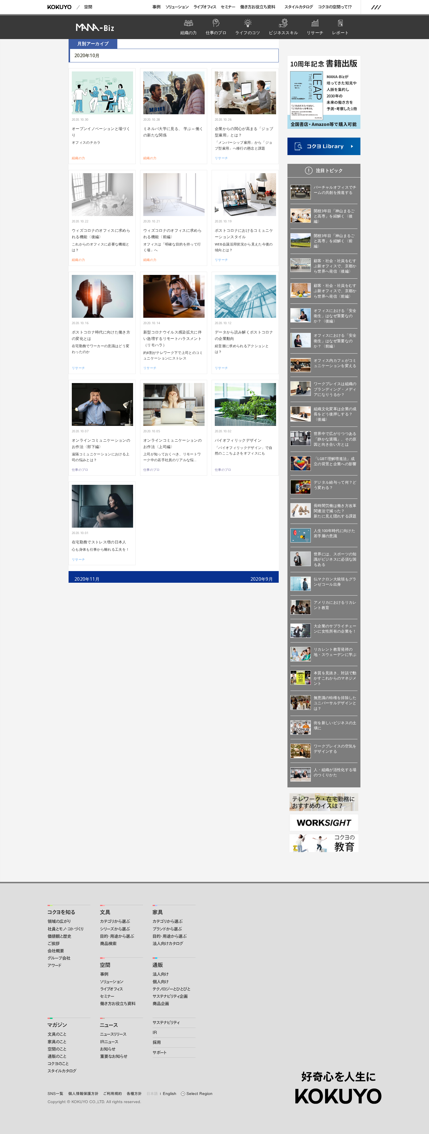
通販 (157, 965)
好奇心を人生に (338, 1076)
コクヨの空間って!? (335, 7)
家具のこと (57, 1042)
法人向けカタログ (168, 943)
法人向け (161, 974)
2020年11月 (87, 579)
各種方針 (134, 1093)
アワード (54, 965)
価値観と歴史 (59, 936)
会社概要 (56, 951)
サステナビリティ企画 (170, 996)
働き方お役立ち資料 (257, 7)
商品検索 (108, 943)
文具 (105, 912)
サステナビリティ (166, 1022)
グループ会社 (59, 958)
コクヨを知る (61, 912)
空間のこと (57, 1049)
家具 (157, 912)
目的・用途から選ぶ (117, 936)
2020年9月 (261, 579)
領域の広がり (59, 921)
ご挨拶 (54, 943)
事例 (156, 7)
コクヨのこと (58, 1064)
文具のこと (57, 1034)
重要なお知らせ (113, 1056)
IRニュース (109, 1042)
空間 (88, 7)
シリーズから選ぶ (115, 929)
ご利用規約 (112, 1093)
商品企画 (161, 1003)
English (169, 1093)
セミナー (228, 7)
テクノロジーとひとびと (171, 989)
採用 (157, 1042)
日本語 (152, 1093)
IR (155, 1032)
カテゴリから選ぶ (115, 921)
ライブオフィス (204, 7)
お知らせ (107, 1049)
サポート (160, 1052)
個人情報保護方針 (83, 1093)
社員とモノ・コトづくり (65, 929)
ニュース (109, 1025)
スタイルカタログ (299, 7)
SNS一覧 (55, 1093)
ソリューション (177, 7)
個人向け (161, 982)
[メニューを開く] (376, 7)
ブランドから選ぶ (167, 929)
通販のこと (57, 1056)
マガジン (57, 1025)
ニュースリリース (113, 1034)
